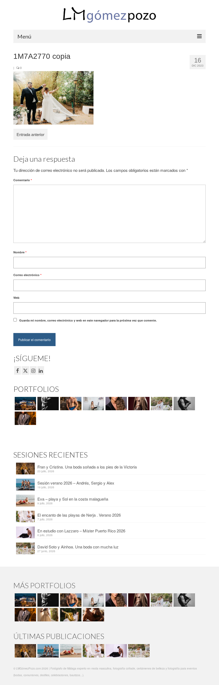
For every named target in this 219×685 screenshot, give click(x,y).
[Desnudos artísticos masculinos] (138, 403)
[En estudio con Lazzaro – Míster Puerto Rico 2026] (115, 650)
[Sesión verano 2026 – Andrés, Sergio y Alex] (47, 650)
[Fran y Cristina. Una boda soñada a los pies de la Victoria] (24, 650)
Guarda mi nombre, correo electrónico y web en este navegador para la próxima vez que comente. (88, 320)
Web (16, 298)
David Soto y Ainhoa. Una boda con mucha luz (78, 546)
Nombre (19, 252)
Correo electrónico (27, 275)
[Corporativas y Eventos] (92, 403)
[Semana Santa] (24, 403)
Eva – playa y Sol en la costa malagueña (72, 499)
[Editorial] (70, 614)
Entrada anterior (30, 134)
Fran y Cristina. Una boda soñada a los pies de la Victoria (87, 467)
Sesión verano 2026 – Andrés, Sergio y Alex (75, 483)
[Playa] (70, 403)
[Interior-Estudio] (183, 403)
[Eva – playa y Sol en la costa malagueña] (70, 650)
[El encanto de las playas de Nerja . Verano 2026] (92, 650)
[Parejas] (92, 614)
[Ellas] (115, 403)
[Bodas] (161, 403)
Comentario (22, 180)
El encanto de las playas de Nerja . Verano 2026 (79, 515)
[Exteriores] (24, 418)
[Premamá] (47, 403)
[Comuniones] (47, 614)
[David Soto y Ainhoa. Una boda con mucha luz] (138, 650)
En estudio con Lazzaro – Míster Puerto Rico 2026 (81, 530)
